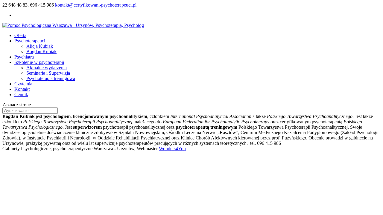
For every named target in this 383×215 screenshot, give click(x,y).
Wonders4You (172, 148)
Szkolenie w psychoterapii (39, 62)
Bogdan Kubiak (41, 51)
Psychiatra (24, 56)
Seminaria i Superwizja (48, 73)
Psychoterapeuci (29, 40)
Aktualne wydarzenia (46, 67)
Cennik (21, 94)
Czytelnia (23, 83)
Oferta (20, 35)
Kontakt (22, 89)
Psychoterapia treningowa (50, 78)
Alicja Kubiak (39, 46)
